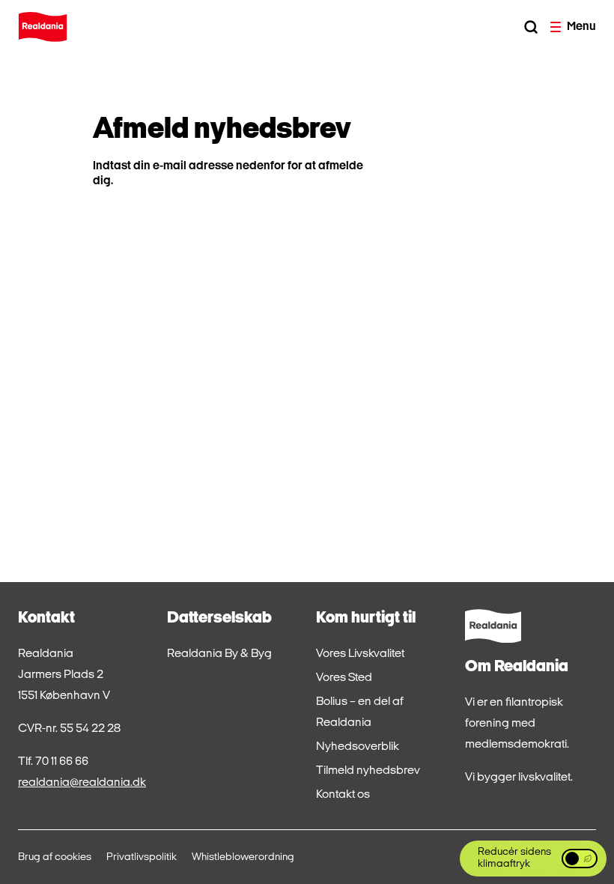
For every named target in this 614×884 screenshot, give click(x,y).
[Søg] (530, 26)
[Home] (42, 27)
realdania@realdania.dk (82, 783)
